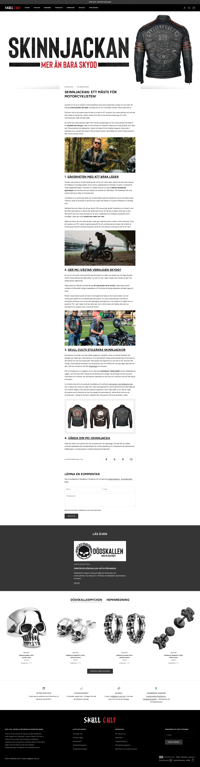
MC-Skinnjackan (83, 87)
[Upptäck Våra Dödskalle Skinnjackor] (100, 416)
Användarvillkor (126, 479)
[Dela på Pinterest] (123, 459)
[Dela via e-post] (131, 459)
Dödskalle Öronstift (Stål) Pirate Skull (173, 656)
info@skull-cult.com (118, 696)
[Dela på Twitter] (114, 459)
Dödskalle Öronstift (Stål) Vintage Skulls (75, 656)
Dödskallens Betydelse (82, 564)
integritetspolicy (114, 479)
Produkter (59, 8)
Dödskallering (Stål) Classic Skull (26, 656)
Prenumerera (174, 742)
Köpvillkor (118, 738)
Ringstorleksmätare (80, 749)
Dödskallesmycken (86, 600)
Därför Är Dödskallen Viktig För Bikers (95, 568)
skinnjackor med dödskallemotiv (121, 384)
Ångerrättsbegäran (80, 745)
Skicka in (71, 516)
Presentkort (77, 741)
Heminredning (117, 600)
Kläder (27, 8)
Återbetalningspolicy (123, 745)
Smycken (37, 8)
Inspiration (70, 8)
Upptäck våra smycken (100, 671)
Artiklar (82, 8)
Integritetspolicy (121, 741)
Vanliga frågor (78, 738)
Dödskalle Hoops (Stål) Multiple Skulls (124, 656)
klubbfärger (93, 366)
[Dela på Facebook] (106, 459)
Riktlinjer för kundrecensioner (126, 749)
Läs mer (77, 583)
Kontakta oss (77, 734)
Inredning (47, 8)
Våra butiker (93, 8)
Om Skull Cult (120, 734)
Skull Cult (26, 652)
